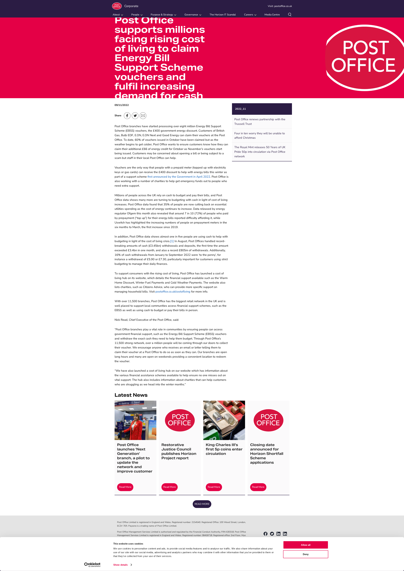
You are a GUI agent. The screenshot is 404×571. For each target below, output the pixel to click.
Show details (120, 564)
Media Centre (272, 14)
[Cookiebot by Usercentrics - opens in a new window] (92, 564)
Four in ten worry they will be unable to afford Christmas (259, 135)
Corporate (131, 6)
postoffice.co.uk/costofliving (172, 291)
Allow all (305, 545)
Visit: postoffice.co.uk (280, 6)
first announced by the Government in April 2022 (179, 177)
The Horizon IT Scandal (223, 14)
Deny (306, 554)
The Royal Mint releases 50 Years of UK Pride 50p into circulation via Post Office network (259, 151)
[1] (172, 241)
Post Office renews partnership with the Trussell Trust (259, 121)
